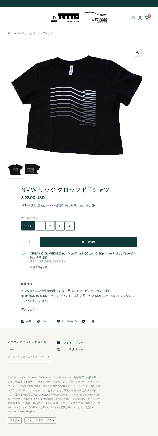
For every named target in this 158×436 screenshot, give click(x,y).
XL (70, 225)
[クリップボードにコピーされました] (94, 321)
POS (88, 407)
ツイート (47, 321)
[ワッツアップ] (84, 321)
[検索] (133, 18)
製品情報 (26, 283)
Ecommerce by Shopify (21, 411)
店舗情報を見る (38, 267)
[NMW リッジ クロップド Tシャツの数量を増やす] (35, 242)
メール (11, 349)
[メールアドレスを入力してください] (47, 357)
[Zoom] (138, 53)
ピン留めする (69, 321)
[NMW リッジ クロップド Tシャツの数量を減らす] (24, 242)
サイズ (28, 225)
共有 (28, 321)
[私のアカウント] (140, 18)
